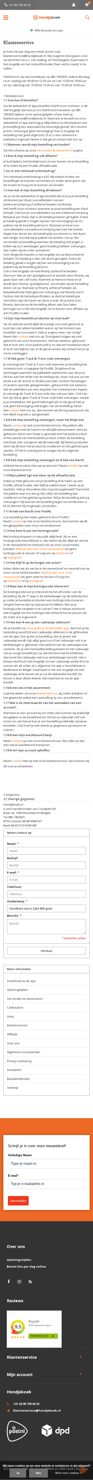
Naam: (13, 844)
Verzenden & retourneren (25, 999)
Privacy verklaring (19, 1061)
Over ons (13, 1043)
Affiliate (12, 1034)
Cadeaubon (15, 1007)
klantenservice (47, 693)
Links (10, 1016)
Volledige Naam (20, 1155)
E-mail (13, 1175)
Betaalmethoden (18, 1079)
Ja (17, 1473)
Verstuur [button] (47, 951)
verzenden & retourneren (54, 150)
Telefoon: (14, 887)
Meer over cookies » (68, 1473)
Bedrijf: (13, 858)
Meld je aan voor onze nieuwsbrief (40, 549)
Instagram (14, 557)
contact (23, 336)
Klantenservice (17, 1025)
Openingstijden (17, 990)
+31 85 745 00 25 (20, 5)
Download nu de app (21, 981)
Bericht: (14, 916)
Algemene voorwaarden (23, 1052)
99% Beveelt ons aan (49, 30)
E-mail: (13, 872)
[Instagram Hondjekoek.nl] (19, 1282)
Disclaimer (14, 1070)
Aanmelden (18, 1201)
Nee (38, 1473)
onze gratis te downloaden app (47, 628)
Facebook (62, 553)
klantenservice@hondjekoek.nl (37, 1410)
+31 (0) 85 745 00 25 (26, 1404)
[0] (86, 5)
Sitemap (12, 1088)
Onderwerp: (17, 901)
